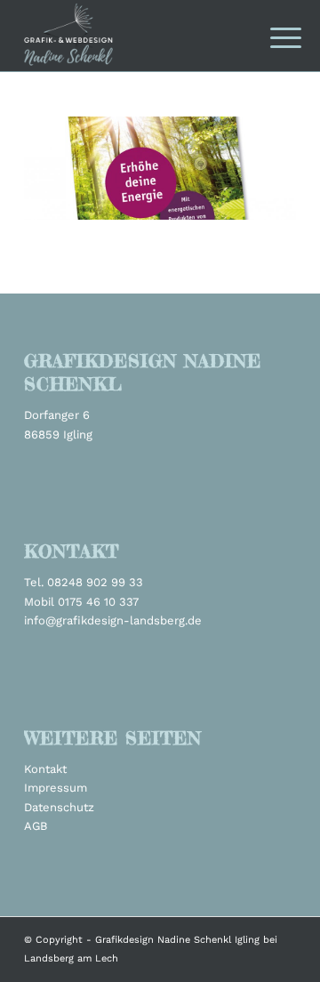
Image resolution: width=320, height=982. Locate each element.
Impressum (55, 787)
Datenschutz (59, 807)
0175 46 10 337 (98, 601)
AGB (35, 826)
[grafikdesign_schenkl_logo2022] (133, 35)
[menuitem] (272, 37)
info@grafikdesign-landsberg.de (113, 620)
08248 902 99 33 (95, 582)
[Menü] (272, 37)
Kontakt (45, 769)
